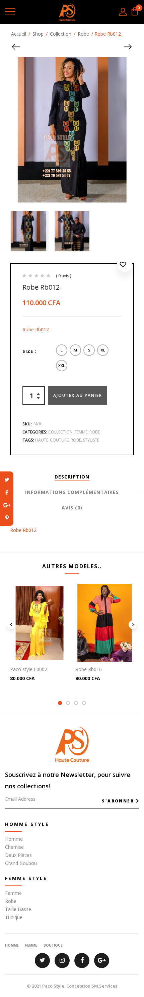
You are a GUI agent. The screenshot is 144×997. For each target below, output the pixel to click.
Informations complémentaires (72, 492)
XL (103, 349)
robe (76, 440)
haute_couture (52, 440)
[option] (28, 231)
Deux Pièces (18, 855)
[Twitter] (7, 479)
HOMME (12, 945)
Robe (83, 34)
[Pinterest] (7, 517)
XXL (61, 365)
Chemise (14, 847)
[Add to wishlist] (124, 265)
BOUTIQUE (53, 945)
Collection (60, 34)
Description (72, 476)
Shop (38, 34)
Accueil (18, 34)
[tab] (72, 477)
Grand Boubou (21, 863)
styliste (91, 440)
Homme (14, 839)
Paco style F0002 (28, 669)
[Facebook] (7, 492)
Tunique (13, 917)
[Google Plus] (7, 505)
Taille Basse (18, 909)
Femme (81, 432)
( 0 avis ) (63, 276)
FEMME (31, 945)
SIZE (27, 351)
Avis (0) (72, 507)
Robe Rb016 (88, 669)
